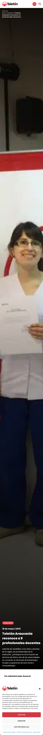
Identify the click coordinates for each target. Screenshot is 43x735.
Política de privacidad (24, 732)
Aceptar (21, 715)
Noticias (10, 13)
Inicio (4, 13)
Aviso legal (36, 732)
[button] (40, 689)
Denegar (21, 721)
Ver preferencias (21, 727)
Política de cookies (9, 732)
